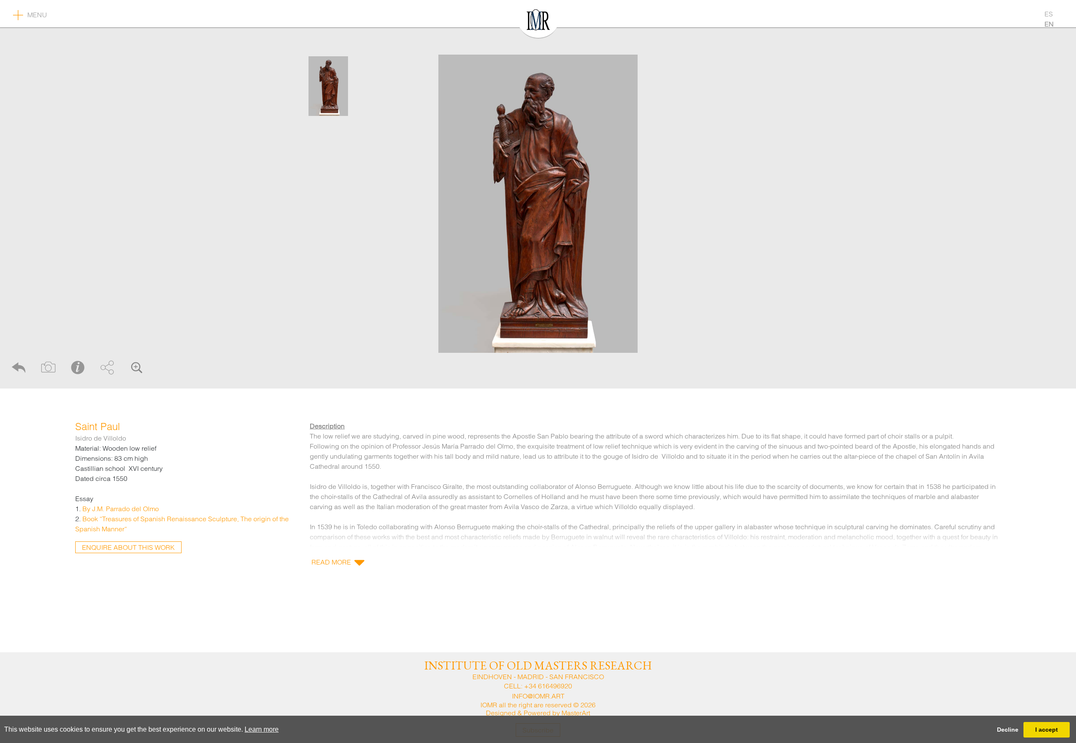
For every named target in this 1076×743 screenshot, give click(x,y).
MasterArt (576, 713)
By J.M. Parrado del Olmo (120, 508)
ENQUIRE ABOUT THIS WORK (128, 547)
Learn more (262, 729)
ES (1048, 14)
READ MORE (331, 562)
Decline (1007, 729)
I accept (1046, 729)
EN (1049, 24)
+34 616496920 (548, 686)
